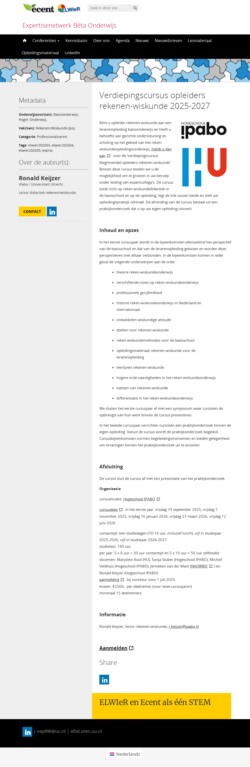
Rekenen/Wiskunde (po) (55, 128)
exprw (47, 150)
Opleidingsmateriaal (40, 52)
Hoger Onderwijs (32, 119)
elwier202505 (30, 150)
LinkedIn (72, 52)
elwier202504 (62, 145)
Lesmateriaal (200, 40)
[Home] (24, 40)
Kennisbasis (76, 40)
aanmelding (109, 579)
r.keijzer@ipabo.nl (184, 626)
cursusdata (108, 509)
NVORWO (199, 566)
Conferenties (44, 40)
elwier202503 (39, 145)
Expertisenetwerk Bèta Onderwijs (69, 25)
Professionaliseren (52, 136)
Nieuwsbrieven (168, 40)
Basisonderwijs (65, 114)
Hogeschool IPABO (139, 498)
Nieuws (142, 40)
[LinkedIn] (104, 679)
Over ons (101, 40)
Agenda (123, 40)
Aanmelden (113, 648)
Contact (32, 211)
